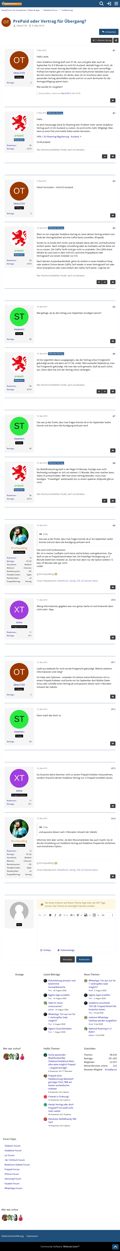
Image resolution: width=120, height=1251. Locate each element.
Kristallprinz (111, 1069)
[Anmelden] (109, 3)
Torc (50, 990)
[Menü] (116, 4)
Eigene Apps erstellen (59, 994)
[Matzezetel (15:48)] (6, 1056)
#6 (114, 353)
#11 (113, 662)
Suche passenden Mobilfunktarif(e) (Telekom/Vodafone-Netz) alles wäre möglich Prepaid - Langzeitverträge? (61, 1061)
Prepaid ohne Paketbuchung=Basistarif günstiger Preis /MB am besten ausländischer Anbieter (60, 1082)
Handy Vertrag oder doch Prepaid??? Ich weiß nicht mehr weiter (61, 1107)
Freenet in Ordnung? (58, 1096)
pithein (51, 1009)
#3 (114, 181)
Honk (91, 990)
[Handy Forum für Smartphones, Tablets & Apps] (11, 4)
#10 (113, 599)
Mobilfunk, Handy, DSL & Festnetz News (78, 580)
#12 (113, 709)
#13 (113, 768)
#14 (113, 818)
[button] (45, 950)
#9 (114, 525)
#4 (114, 228)
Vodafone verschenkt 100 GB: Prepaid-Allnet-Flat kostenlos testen (102, 1006)
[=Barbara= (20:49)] (22, 1056)
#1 (114, 50)
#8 (114, 463)
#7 (114, 416)
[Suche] (101, 4)
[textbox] (76, 932)
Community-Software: (60, 1246)
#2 (114, 113)
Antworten (84, 959)
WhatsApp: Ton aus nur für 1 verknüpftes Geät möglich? (61, 1017)
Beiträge (10, 82)
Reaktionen (11, 145)
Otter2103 (22, 25)
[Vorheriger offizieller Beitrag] (99, 282)
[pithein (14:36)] (11, 1056)
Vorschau (67, 959)
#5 (114, 306)
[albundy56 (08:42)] (17, 1056)
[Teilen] (116, 40)
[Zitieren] (112, 100)
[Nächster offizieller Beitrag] (104, 156)
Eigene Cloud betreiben (60, 1028)
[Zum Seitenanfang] (115, 1247)
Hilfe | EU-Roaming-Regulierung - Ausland (58, 136)
